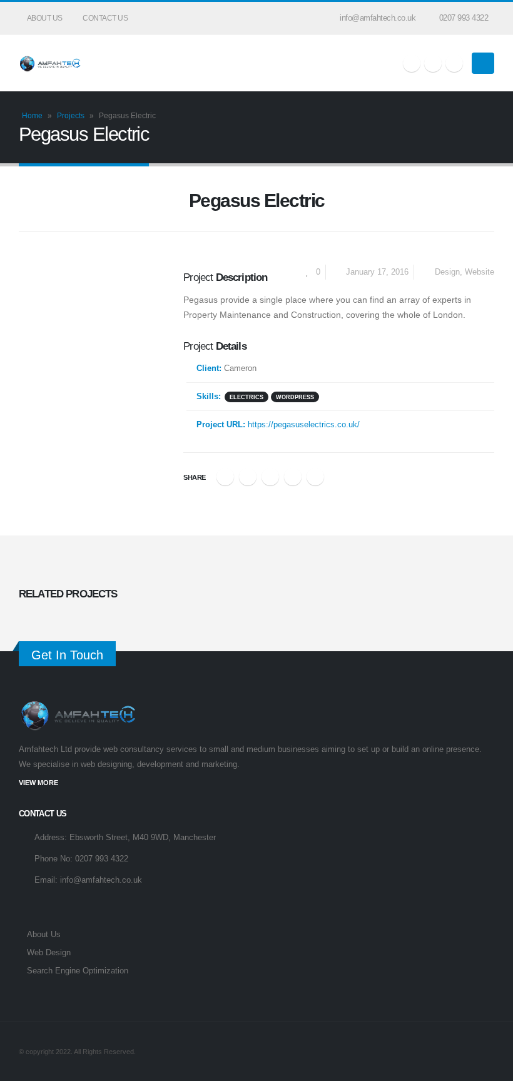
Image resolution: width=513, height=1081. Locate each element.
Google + (293, 476)
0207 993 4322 (464, 18)
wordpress (295, 396)
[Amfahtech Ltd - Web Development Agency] (50, 63)
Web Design (49, 952)
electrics (246, 396)
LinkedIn (270, 476)
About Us (45, 18)
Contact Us (105, 18)
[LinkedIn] (454, 63)
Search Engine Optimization (77, 971)
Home (32, 115)
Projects (70, 115)
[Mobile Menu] (483, 63)
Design (447, 272)
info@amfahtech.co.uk (377, 18)
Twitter (247, 476)
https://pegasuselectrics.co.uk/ (304, 424)
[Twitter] (433, 63)
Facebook (225, 476)
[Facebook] (411, 63)
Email (315, 476)
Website (479, 272)
